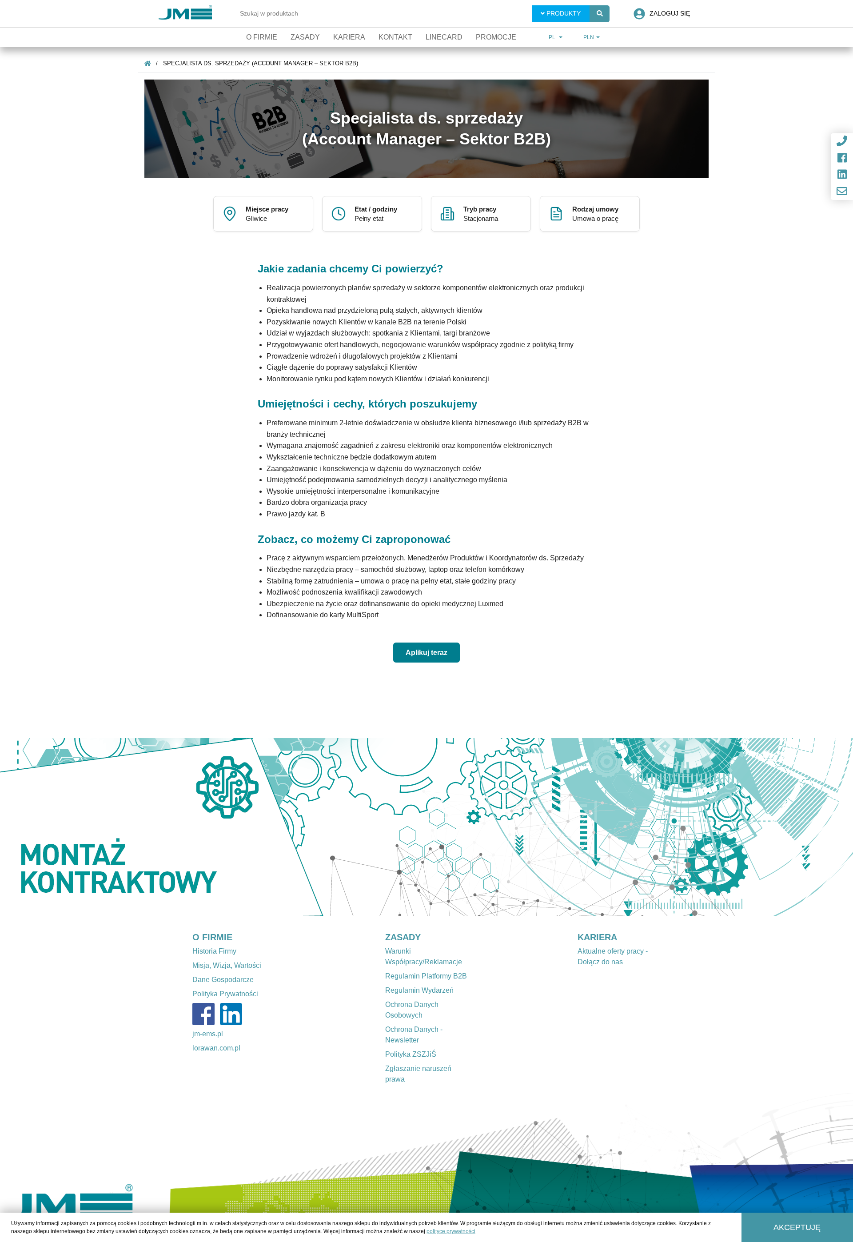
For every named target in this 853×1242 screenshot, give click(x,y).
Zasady (305, 37)
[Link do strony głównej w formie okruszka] (147, 63)
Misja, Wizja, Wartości (226, 965)
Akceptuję (797, 1227)
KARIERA (597, 937)
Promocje (496, 37)
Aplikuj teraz (426, 652)
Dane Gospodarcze (223, 979)
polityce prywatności (450, 1231)
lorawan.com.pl (216, 1048)
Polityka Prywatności (225, 994)
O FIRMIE (212, 937)
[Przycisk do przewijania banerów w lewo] (64, 827)
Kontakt (395, 37)
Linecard (444, 37)
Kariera (349, 37)
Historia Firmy (214, 951)
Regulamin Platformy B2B (426, 976)
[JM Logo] (185, 13)
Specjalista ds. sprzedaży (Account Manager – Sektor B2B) (260, 63)
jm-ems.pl (207, 1034)
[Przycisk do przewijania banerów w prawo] (789, 827)
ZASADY (403, 937)
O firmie (261, 37)
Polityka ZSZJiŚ (410, 1054)
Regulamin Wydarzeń (419, 990)
